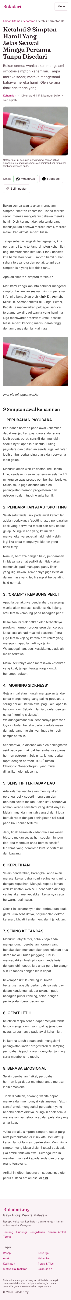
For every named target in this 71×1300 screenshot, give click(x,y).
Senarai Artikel (57, 1232)
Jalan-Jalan (45, 1268)
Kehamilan (29, 21)
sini (45, 1178)
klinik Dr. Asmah (50, 296)
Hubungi (21, 1232)
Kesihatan (9, 1263)
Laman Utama (11, 21)
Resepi (7, 1252)
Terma (7, 1236)
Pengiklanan (37, 1232)
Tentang (8, 1232)
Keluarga (43, 1252)
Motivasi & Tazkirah (15, 1268)
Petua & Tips (46, 1263)
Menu (61, 6)
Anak (6, 1258)
